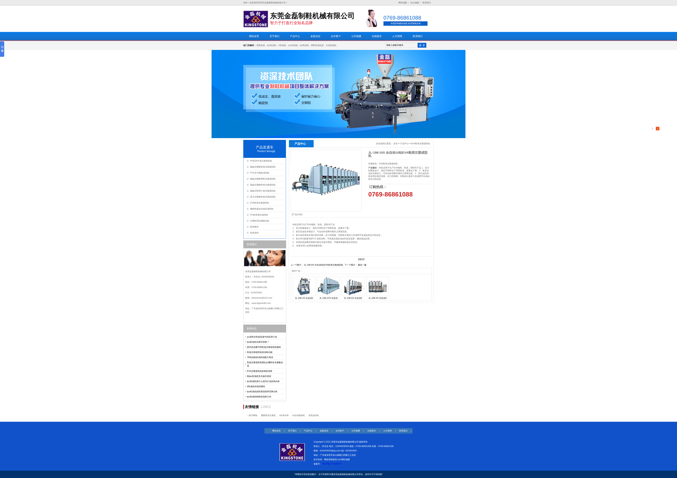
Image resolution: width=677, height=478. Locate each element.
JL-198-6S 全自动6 (353, 298)
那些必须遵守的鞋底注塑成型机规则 (264, 347)
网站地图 (402, 2)
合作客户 (340, 430)
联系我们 (426, 2)
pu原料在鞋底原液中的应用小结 (262, 337)
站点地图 (414, 2)
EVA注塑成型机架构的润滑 (259, 371)
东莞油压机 (313, 415)
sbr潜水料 (284, 415)
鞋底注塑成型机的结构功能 (259, 352)
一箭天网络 (252, 415)
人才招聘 (387, 430)
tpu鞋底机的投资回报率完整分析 (262, 391)
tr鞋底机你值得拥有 (256, 386)
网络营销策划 (330, 459)
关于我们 (292, 430)
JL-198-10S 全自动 (328, 298)
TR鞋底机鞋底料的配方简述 (260, 357)
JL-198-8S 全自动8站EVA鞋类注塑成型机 (323, 265)
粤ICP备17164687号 (332, 464)
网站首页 (276, 430)
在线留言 (371, 430)
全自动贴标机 (298, 415)
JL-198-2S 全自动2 (304, 298)
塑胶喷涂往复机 (268, 415)
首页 (396, 143)
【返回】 (361, 259)
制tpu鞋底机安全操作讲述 (259, 376)
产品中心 (404, 143)
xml (339, 459)
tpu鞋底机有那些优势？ (258, 342)
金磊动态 (324, 430)
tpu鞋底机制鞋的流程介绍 (259, 396)
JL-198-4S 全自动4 (377, 298)
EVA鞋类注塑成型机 (420, 143)
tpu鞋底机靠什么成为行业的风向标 (263, 381)
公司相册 (356, 430)
